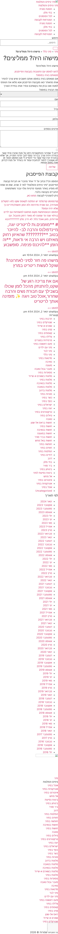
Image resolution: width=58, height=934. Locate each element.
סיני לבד (48, 350)
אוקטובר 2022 (44, 547)
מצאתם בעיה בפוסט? (47, 75)
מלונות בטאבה (44, 386)
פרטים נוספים (51, 129)
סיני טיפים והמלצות (48, 5)
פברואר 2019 (45, 691)
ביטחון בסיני (46, 469)
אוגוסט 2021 (45, 598)
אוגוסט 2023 (45, 512)
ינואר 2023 (46, 537)
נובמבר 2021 (45, 587)
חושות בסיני (46, 426)
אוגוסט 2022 (45, 555)
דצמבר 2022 (45, 540)
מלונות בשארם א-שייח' (40, 376)
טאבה (49, 419)
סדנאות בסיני (45, 358)
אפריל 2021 (46, 612)
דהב (50, 458)
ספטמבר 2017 (44, 734)
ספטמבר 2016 (44, 748)
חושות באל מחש (43, 440)
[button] (29, 75)
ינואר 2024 (46, 501)
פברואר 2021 (45, 619)
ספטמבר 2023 (44, 508)
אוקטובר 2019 (44, 662)
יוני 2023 (47, 519)
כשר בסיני (47, 397)
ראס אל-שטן (51, 914)
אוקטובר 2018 (44, 705)
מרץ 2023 (46, 530)
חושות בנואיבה (44, 429)
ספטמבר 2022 (44, 551)
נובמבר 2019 (45, 659)
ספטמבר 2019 (44, 666)
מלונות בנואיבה (44, 383)
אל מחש (48, 476)
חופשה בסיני (45, 444)
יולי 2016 (47, 752)
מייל (56, 109)
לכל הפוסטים (45, 16)
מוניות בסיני (46, 393)
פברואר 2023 (45, 533)
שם (56, 99)
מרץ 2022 (46, 573)
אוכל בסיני (47, 487)
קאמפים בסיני (45, 333)
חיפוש (55, 38)
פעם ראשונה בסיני (42, 343)
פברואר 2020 (45, 648)
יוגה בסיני (47, 408)
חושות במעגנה (44, 433)
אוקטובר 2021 (44, 590)
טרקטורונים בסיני (43, 411)
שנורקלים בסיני (44, 322)
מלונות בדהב (45, 390)
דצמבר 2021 (45, 583)
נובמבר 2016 (45, 741)
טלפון (55, 119)
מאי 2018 (47, 723)
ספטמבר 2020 (44, 637)
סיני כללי (47, 51)
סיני (56, 51)
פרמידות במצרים (43, 340)
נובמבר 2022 (45, 544)
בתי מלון (48, 12)
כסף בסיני (47, 401)
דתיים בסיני (46, 454)
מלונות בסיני (46, 379)
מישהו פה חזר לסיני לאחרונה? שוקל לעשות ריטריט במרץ (32, 263)
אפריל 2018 (46, 727)
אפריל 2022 (45, 569)
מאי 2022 (47, 565)
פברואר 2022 (45, 576)
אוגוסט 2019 (45, 669)
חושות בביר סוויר (43, 436)
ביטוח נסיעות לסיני (42, 472)
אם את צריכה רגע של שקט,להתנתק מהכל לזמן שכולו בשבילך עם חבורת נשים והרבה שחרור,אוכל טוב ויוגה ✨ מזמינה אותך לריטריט (30, 291)
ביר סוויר (47, 465)
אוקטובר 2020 (44, 633)
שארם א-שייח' (44, 325)
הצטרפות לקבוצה (43, 19)
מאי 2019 (47, 680)
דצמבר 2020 (45, 626)
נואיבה (49, 361)
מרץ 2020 (46, 644)
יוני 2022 (47, 562)
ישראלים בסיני (44, 404)
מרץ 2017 (47, 737)
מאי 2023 (47, 522)
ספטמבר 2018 (44, 709)
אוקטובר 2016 (44, 745)
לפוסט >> (53, 251)
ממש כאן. (31, 195)
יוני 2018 (47, 719)
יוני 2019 (47, 676)
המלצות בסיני (45, 451)
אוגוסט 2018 (45, 712)
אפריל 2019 (46, 684)
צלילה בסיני (46, 336)
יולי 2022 (47, 558)
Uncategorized (43, 490)
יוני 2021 (47, 605)
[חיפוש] (55, 48)
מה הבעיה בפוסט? (48, 90)
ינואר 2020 (46, 651)
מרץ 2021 (47, 616)
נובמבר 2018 (45, 702)
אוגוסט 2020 (45, 641)
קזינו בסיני (47, 329)
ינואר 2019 (46, 694)
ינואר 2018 (46, 730)
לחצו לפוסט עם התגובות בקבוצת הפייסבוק (36, 71)
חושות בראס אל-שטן (41, 422)
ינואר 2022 (46, 580)
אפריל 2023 (45, 526)
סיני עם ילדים (45, 347)
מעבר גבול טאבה (43, 368)
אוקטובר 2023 (44, 504)
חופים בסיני (46, 447)
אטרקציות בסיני (44, 483)
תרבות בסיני (45, 318)
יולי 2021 (47, 601)
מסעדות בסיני (45, 372)
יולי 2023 (47, 515)
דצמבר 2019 (45, 655)
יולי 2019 (47, 673)
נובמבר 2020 (45, 630)
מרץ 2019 (47, 687)
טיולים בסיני (46, 415)
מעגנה (49, 365)
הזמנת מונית (46, 8)
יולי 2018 (47, 716)
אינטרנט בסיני (45, 479)
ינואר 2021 (46, 623)
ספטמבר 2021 (44, 594)
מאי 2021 (47, 608)
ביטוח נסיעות (51, 799)
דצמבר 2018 (45, 698)
